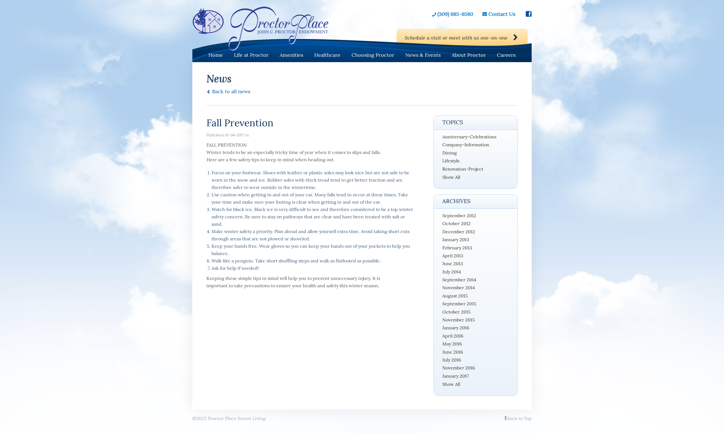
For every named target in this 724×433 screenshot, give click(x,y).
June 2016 (452, 352)
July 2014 (451, 272)
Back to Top (519, 418)
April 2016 (452, 336)
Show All (451, 177)
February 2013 (457, 248)
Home (215, 55)
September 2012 (459, 215)
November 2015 (458, 320)
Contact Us (501, 14)
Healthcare (327, 55)
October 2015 (456, 312)
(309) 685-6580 (455, 14)
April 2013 (452, 255)
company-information (465, 144)
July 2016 (451, 360)
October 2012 (456, 223)
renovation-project (462, 169)
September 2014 (459, 279)
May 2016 (452, 344)
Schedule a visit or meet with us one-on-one (456, 37)
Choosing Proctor (373, 55)
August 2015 (455, 296)
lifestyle (451, 161)
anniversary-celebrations (469, 137)
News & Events (423, 55)
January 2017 (455, 376)
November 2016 (458, 368)
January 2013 (455, 239)
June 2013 (452, 263)
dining (449, 153)
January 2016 (455, 327)
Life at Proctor (251, 55)
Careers (506, 55)
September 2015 (459, 303)
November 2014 (458, 287)
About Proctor (469, 55)
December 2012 (458, 231)
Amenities (291, 55)
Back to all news (231, 91)
